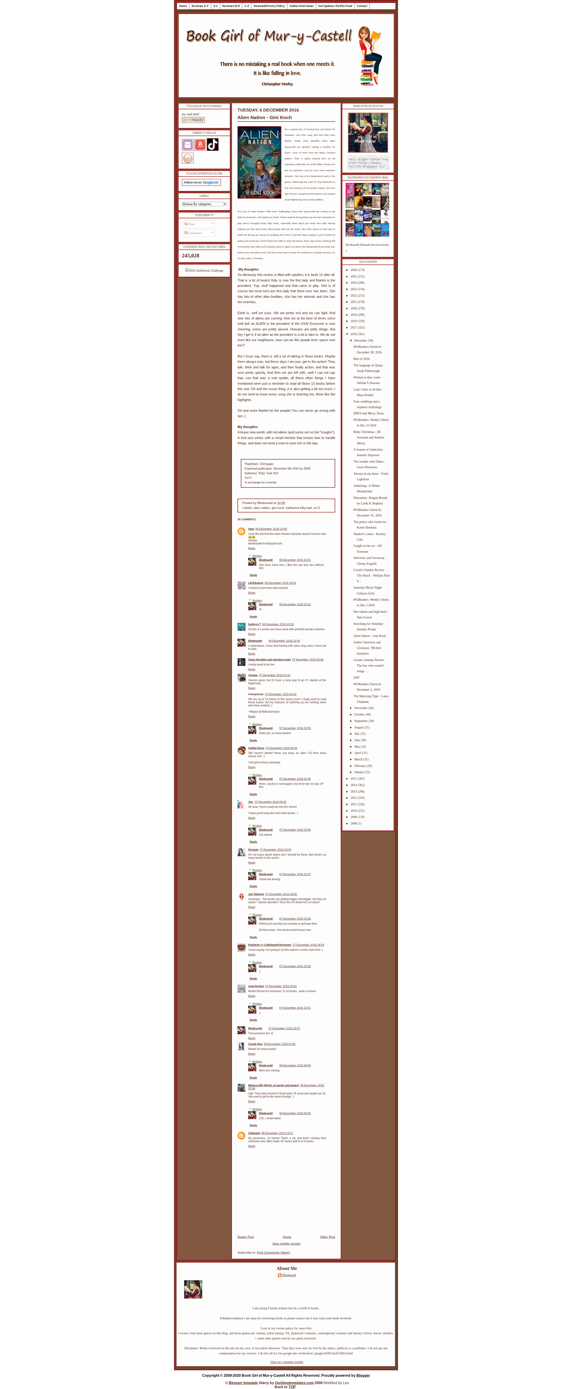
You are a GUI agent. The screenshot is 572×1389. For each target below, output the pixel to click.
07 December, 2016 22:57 (295, 874)
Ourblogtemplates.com (294, 1383)
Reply (251, 548)
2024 (354, 282)
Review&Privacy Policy (269, 6)
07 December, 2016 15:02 (275, 849)
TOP (292, 1387)
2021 (354, 302)
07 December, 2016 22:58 (295, 918)
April (358, 753)
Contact (362, 6)
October (359, 714)
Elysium (253, 849)
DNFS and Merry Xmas (368, 413)
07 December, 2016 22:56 (295, 829)
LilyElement (255, 583)
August (359, 727)
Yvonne (253, 675)
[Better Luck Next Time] (369, 193)
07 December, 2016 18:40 (281, 894)
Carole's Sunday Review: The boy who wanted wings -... (369, 665)
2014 (354, 785)
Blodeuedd (266, 560)
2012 (354, 797)
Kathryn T (254, 624)
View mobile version (286, 1243)
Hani (251, 529)
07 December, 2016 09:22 (270, 802)
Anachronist (256, 986)
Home (183, 6)
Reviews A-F (200, 6)
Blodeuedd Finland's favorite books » (367, 247)
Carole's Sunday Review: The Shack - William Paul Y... (371, 575)
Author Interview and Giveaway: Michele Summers (367, 648)
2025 (354, 276)
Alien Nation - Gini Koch (265, 117)
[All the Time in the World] (369, 220)
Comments (194, 233)
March (358, 759)
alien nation (262, 508)
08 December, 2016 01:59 (279, 1044)
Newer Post (246, 1237)
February (360, 766)
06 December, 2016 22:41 (295, 560)
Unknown (254, 1133)
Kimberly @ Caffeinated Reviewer (269, 944)
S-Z (246, 6)
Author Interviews (302, 6)
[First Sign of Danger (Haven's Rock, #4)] (377, 193)
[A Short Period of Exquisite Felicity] (351, 207)
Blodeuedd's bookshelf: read (368, 177)
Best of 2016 (361, 359)
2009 (354, 817)
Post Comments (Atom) (273, 1252)
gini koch (278, 508)
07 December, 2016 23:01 (295, 1007)
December (361, 340)
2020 (354, 308)
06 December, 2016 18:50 (280, 583)
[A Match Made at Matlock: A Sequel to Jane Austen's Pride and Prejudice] (377, 207)
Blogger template (243, 1383)
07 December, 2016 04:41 (281, 694)
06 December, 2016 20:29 (278, 624)
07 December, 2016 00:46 (308, 659)
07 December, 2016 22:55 (295, 728)
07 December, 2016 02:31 (274, 675)
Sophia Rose (256, 748)
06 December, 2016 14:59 (271, 529)
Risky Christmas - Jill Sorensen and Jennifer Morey (369, 437)
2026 (354, 270)
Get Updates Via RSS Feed (335, 6)
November (361, 708)
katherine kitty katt (299, 508)
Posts (191, 224)
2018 (354, 321)
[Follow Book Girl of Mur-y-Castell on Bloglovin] (201, 185)
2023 (354, 289)
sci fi (316, 508)
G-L (215, 6)
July (357, 733)
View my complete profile (286, 1362)
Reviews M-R (231, 6)
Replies (257, 556)
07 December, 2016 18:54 (308, 944)
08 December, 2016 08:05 (295, 1065)
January (359, 772)
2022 (354, 295)
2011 (354, 804)
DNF (356, 677)
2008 (354, 823)
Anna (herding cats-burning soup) (269, 659)
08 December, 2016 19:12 (277, 1133)
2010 (354, 810)
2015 (354, 778)
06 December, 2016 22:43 (284, 640)
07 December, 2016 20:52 (281, 986)
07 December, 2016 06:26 (281, 748)
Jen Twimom (256, 894)
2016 (354, 334)
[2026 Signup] (204, 270)
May (357, 746)
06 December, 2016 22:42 (295, 604)
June (357, 740)
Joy (251, 802)
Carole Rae (255, 1044)
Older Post (327, 1237)
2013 (354, 791)
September (361, 721)
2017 (354, 327)
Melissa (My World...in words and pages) (273, 1085)
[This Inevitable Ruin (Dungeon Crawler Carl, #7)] (351, 220)
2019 (354, 315)
